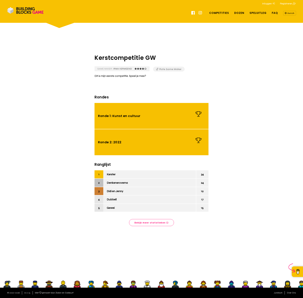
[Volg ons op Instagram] (200, 13)
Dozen (239, 13)
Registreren (286, 3)
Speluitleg (258, 13)
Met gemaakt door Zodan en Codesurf (54, 293)
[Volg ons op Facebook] (193, 13)
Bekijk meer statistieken (150, 222)
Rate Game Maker (170, 69)
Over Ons (291, 293)
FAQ (275, 13)
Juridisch (278, 293)
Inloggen (267, 3)
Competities (219, 13)
